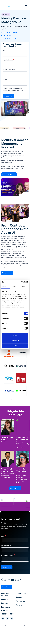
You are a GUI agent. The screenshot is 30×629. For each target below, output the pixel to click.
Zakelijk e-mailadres (9, 69)
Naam (4, 50)
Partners (4, 603)
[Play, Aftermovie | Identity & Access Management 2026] (15, 108)
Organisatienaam (8, 60)
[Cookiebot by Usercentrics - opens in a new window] (21, 282)
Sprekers (4, 599)
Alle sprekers (14, 488)
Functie (5, 79)
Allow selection (15, 340)
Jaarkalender (21, 601)
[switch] (26, 318)
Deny (15, 345)
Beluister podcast (7, 174)
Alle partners (15, 400)
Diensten (19, 605)
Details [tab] (14, 286)
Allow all (15, 335)
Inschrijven (5, 587)
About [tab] (23, 286)
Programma (5, 607)
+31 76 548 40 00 (7, 614)
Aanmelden (8, 96)
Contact (19, 597)
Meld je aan (5, 273)
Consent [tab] (4, 286)
